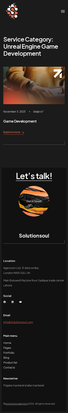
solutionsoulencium (16, 403)
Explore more (11, 132)
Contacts (9, 367)
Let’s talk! (34, 176)
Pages (7, 347)
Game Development (19, 121)
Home (7, 342)
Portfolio (8, 352)
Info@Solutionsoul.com (18, 322)
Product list (10, 362)
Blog (6, 357)
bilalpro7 (38, 111)
